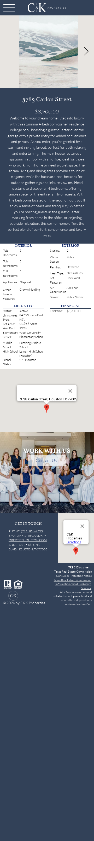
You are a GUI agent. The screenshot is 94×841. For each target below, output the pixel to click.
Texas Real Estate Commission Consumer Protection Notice (73, 573)
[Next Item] (86, 51)
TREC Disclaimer (79, 567)
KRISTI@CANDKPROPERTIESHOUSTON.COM (28, 538)
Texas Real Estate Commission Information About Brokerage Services (72, 584)
